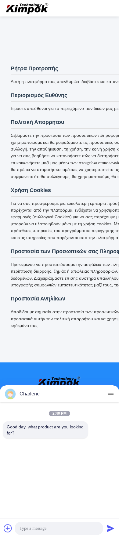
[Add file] (8, 528)
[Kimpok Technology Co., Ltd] (27, 8)
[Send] (110, 528)
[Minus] (110, 394)
